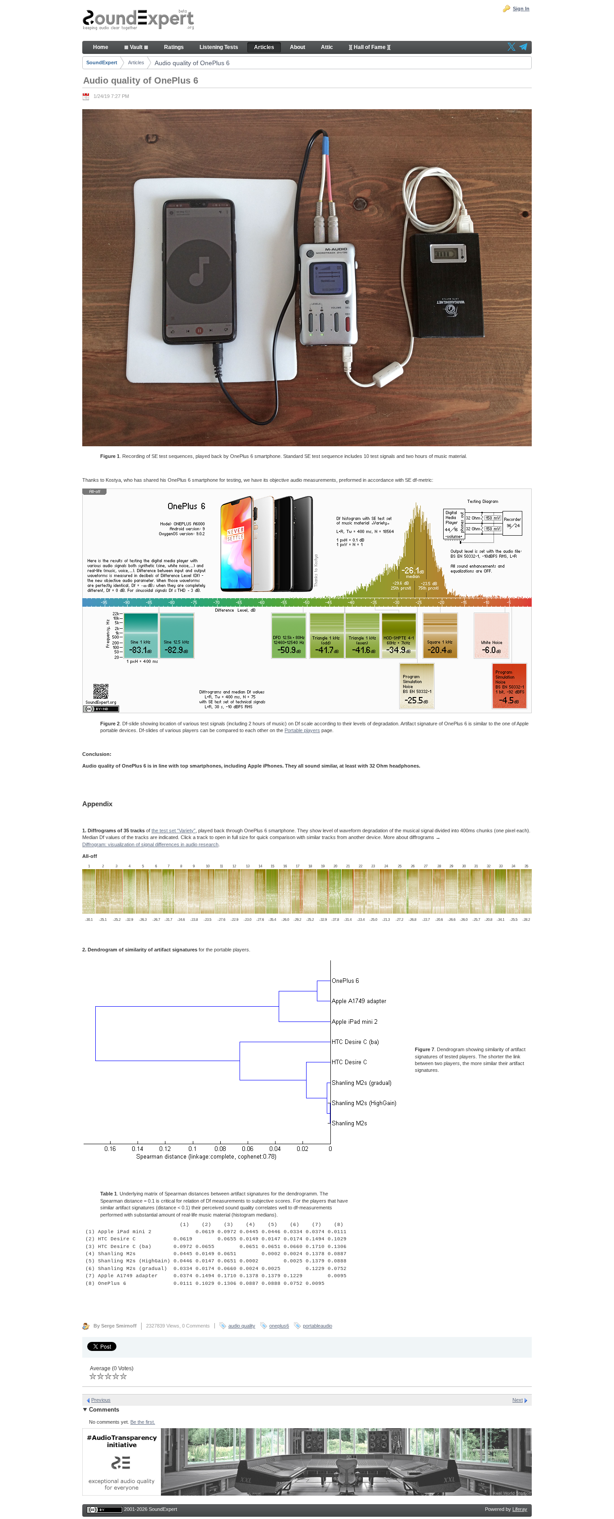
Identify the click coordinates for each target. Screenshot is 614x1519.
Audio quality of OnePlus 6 (192, 63)
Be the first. (142, 1422)
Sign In (521, 8)
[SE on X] (511, 47)
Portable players (302, 730)
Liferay (519, 1509)
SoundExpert (101, 62)
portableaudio (317, 1325)
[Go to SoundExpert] (138, 20)
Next (517, 1400)
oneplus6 (279, 1325)
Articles (136, 62)
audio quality (241, 1325)
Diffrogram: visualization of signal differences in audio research (150, 844)
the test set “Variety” (173, 830)
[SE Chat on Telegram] (523, 47)
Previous (101, 1400)
